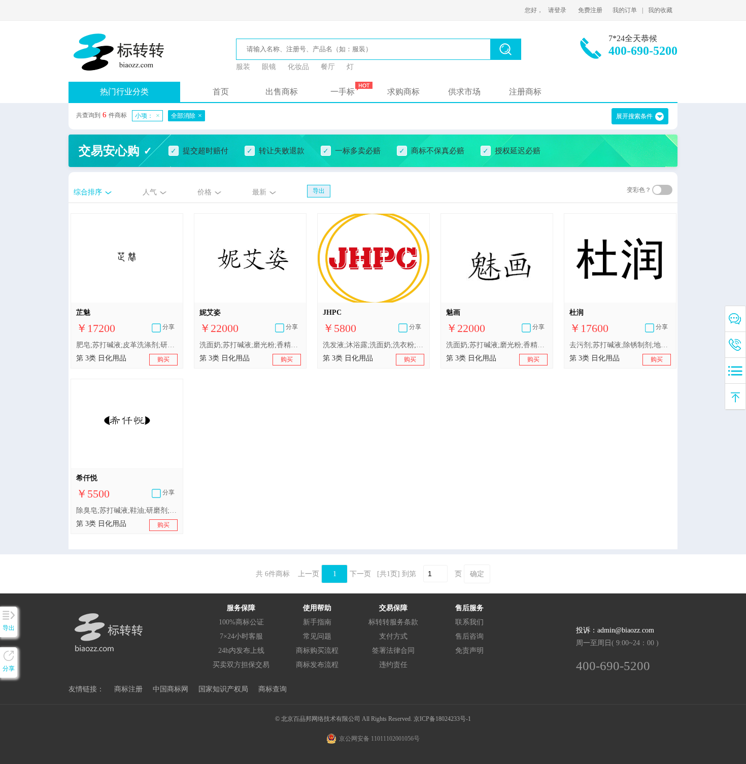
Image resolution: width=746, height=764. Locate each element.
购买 (163, 359)
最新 (259, 192)
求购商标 (403, 91)
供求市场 (464, 91)
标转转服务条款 (393, 622)
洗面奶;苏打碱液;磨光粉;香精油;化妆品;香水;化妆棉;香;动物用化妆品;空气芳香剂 (250, 345)
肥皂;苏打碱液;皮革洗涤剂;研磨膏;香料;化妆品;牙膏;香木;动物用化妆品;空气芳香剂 (127, 345)
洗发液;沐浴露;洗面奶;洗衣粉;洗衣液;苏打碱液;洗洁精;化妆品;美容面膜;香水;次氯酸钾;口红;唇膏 (373, 345)
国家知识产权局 (223, 689)
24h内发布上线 (241, 650)
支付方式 (393, 636)
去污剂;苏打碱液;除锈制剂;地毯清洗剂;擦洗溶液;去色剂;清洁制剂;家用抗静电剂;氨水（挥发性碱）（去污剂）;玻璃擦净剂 (620, 345)
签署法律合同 (393, 650)
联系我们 (469, 622)
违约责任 (393, 665)
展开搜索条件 (634, 116)
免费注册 (590, 10)
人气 (150, 192)
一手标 (342, 91)
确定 (477, 574)
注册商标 (525, 91)
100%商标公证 (241, 622)
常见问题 (317, 636)
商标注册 (128, 689)
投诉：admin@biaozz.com (615, 630)
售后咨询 (469, 636)
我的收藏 (660, 10)
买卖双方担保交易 (241, 665)
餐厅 (328, 67)
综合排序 (88, 192)
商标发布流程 (317, 665)
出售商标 (281, 91)
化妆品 (298, 67)
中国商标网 (170, 689)
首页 (221, 91)
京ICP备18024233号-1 (442, 718)
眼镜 (269, 67)
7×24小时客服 (241, 636)
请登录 (557, 10)
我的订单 (625, 10)
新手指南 (317, 622)
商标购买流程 (317, 650)
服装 (243, 67)
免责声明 (469, 650)
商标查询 (272, 689)
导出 (319, 190)
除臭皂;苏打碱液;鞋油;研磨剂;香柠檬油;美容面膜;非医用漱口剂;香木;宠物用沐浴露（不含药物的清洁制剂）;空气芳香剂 (127, 510)
